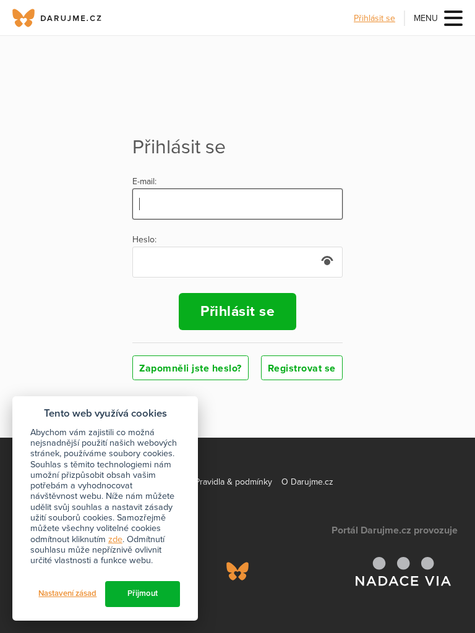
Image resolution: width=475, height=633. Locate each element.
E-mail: (144, 182)
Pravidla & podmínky (233, 482)
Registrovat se (302, 368)
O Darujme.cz (307, 482)
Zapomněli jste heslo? (190, 368)
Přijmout (142, 593)
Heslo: (144, 240)
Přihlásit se (374, 18)
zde (115, 539)
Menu (426, 18)
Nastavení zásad (67, 593)
